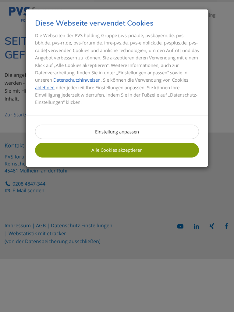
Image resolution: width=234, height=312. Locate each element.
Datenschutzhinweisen (77, 80)
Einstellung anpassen (117, 132)
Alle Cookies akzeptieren (117, 150)
